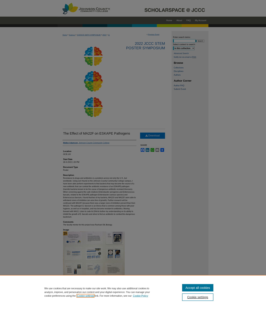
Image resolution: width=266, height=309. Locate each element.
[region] (133, 292)
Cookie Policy (140, 296)
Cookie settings (85, 296)
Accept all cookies (197, 287)
